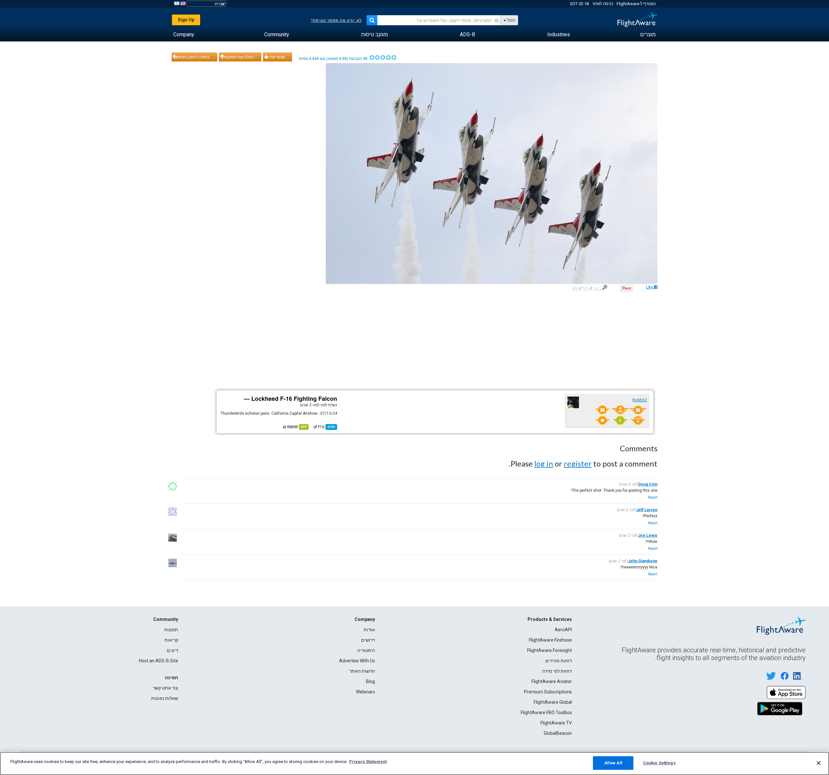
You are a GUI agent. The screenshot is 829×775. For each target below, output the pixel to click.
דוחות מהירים (558, 660)
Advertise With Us (357, 660)
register (578, 463)
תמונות (171, 629)
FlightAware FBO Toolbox (546, 712)
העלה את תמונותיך (237, 57)
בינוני (597, 288)
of (324, 427)
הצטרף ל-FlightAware (636, 3)
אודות (369, 629)
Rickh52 (639, 400)
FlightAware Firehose (550, 640)
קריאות (171, 640)
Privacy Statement (368, 761)
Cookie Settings (659, 762)
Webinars (365, 691)
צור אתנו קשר (165, 688)
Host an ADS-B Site (158, 660)
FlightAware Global (553, 702)
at (295, 427)
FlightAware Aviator (551, 681)
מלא (575, 288)
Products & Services (550, 619)
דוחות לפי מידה (557, 671)
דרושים (368, 640)
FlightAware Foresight (549, 650)
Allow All (613, 762)
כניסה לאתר (602, 3)
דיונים (172, 650)
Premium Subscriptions (548, 691)
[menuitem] (648, 34)
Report (652, 497)
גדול (586, 288)
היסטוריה (366, 650)
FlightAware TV (556, 722)
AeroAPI (563, 629)
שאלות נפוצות (164, 698)
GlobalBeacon (558, 733)
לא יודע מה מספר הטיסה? (336, 20)
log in (543, 463)
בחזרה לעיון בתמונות (192, 57)
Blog (370, 681)
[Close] (819, 763)
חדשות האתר (362, 671)
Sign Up (186, 19)
